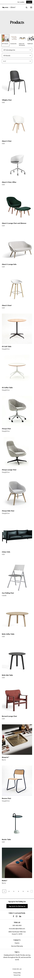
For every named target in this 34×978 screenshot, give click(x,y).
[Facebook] (13, 916)
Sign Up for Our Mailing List (17, 906)
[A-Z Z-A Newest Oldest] (17, 61)
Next (32, 891)
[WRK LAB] (9, 7)
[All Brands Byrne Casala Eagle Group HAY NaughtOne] (17, 55)
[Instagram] (16, 916)
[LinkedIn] (20, 916)
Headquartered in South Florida (14, 955)
